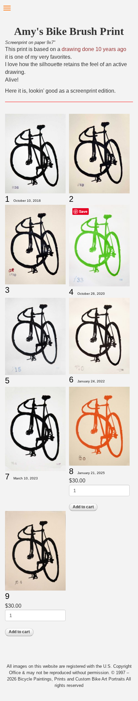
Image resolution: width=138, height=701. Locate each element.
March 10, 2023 (25, 478)
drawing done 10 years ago (93, 49)
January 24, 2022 (91, 381)
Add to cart (83, 507)
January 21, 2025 (91, 473)
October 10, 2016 (27, 200)
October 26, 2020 (91, 293)
